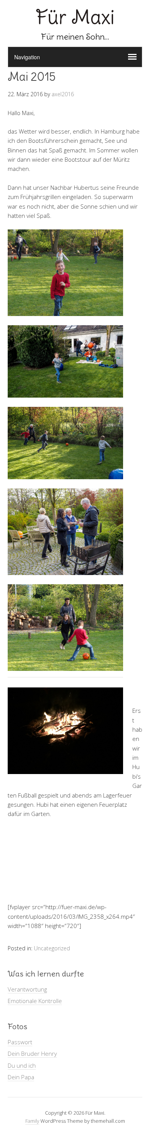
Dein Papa (21, 1077)
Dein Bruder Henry (32, 1053)
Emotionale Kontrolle (35, 1001)
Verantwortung (27, 989)
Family (32, 1120)
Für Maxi (75, 17)
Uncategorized (52, 948)
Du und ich (22, 1065)
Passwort (20, 1042)
